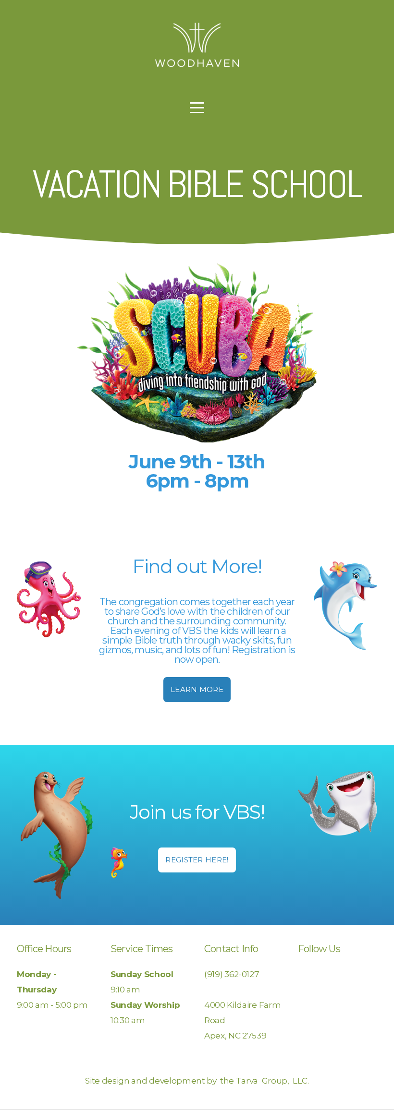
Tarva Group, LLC (272, 1080)
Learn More (197, 689)
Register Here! (196, 859)
